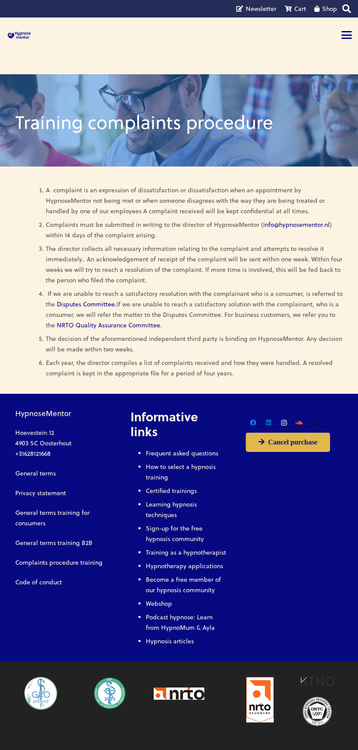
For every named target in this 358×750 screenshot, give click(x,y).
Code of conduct (38, 582)
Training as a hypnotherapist (186, 552)
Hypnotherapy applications (184, 566)
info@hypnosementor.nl (296, 224)
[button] (347, 35)
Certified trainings (171, 490)
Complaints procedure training (59, 562)
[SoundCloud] (299, 423)
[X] (314, 423)
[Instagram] (284, 423)
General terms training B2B (54, 542)
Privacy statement (40, 493)
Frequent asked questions (182, 453)
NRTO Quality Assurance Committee (108, 325)
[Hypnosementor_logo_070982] (19, 35)
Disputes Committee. (87, 304)
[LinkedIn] (268, 423)
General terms (35, 473)
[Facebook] (253, 423)
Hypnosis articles (170, 641)
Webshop (159, 603)
